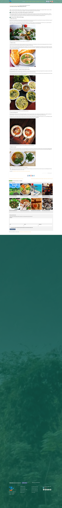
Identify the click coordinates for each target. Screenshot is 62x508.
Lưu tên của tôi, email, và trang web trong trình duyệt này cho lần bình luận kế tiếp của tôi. (22, 227)
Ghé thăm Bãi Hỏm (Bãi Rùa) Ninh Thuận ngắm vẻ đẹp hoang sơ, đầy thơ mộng (41, 178)
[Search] (45, 1)
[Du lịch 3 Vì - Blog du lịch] (13, 1)
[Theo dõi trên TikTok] (50, 1)
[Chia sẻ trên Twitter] (29, 175)
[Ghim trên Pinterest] (31, 175)
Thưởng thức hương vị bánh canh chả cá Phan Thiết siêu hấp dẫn (21, 171)
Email (25, 224)
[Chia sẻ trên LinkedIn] (32, 175)
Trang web (40, 224)
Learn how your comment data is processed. (25, 231)
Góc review (33, 1)
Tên (10, 224)
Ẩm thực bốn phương (16, 5)
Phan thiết (20, 180)
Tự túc (40, 1)
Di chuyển (27, 1)
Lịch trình (37, 1)
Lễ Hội (43, 1)
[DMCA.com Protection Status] (45, 487)
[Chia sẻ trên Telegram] (34, 175)
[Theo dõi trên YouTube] (52, 1)
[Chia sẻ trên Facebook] (28, 175)
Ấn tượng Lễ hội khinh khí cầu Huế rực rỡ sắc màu (16, 178)
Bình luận (11, 217)
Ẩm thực (24, 1)
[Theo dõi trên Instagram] (48, 1)
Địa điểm (30, 1)
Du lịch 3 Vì (11, 5)
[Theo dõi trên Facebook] (47, 1)
